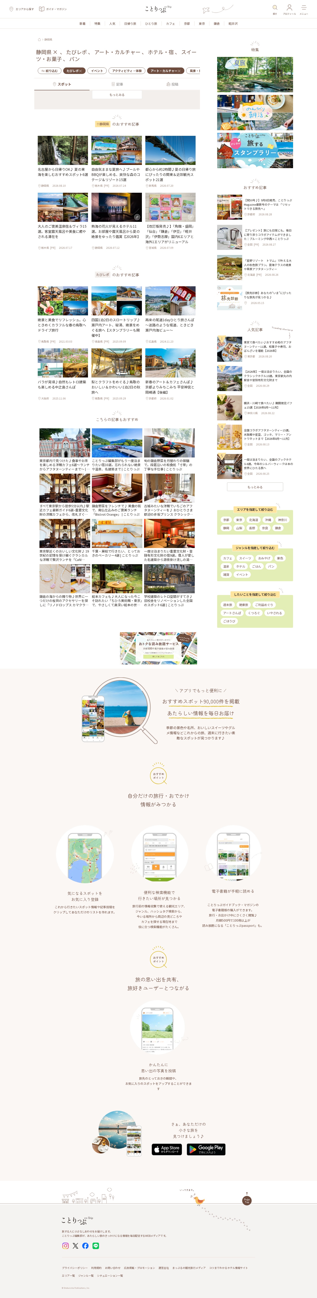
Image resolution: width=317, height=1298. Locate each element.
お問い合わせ (113, 1268)
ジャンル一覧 (86, 1275)
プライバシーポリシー (75, 1268)
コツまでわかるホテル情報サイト (228, 1268)
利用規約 (96, 1268)
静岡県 (48, 39)
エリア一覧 (68, 1275)
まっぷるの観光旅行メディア (189, 1268)
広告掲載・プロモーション (139, 1268)
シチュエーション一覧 (110, 1275)
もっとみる (117, 94)
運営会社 (163, 1268)
